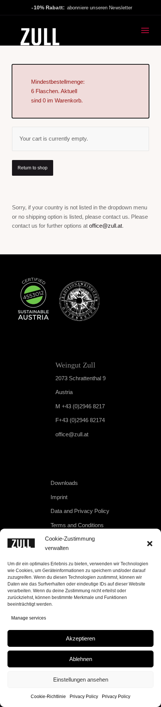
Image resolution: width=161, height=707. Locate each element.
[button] (150, 543)
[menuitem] (145, 30)
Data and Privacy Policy (80, 511)
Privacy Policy (84, 696)
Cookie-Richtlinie (48, 696)
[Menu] (145, 30)
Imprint (59, 497)
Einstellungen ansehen (80, 679)
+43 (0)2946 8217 (83, 406)
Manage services (28, 618)
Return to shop (33, 167)
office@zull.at (105, 225)
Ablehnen (80, 659)
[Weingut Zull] (66, 30)
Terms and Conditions (77, 525)
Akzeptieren (80, 638)
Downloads (64, 483)
